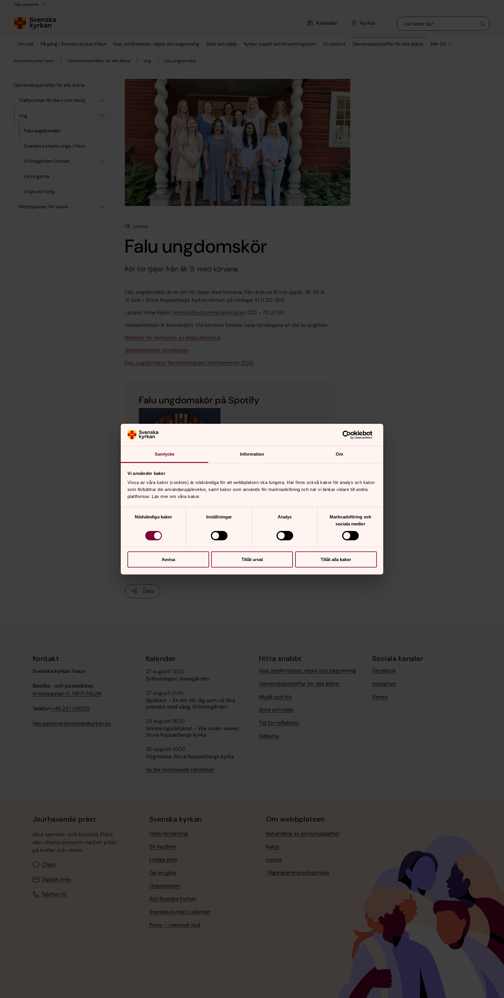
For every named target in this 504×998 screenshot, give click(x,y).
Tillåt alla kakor (336, 559)
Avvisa (168, 559)
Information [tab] (252, 454)
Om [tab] (339, 454)
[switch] (219, 535)
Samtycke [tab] (165, 454)
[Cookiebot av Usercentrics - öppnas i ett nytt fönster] (351, 435)
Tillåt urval (252, 559)
